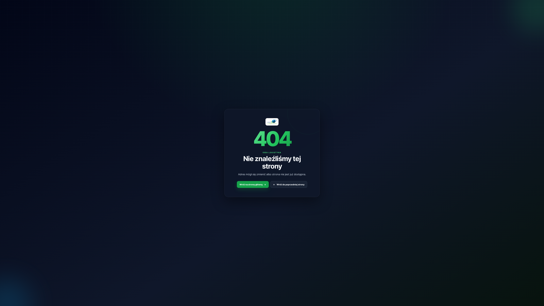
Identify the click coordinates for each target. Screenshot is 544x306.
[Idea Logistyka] (272, 122)
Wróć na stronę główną (253, 184)
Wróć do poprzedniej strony (288, 184)
